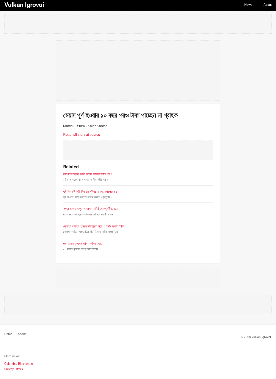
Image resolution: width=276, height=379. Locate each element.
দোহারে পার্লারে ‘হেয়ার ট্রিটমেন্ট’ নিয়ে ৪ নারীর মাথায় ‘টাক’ (94, 226)
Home (8, 334)
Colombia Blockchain (18, 363)
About (267, 4)
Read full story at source (81, 134)
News (248, 4)
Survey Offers (13, 369)
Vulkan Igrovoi (24, 4)
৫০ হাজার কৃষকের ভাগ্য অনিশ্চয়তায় (82, 243)
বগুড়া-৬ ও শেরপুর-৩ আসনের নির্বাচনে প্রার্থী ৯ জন (90, 208)
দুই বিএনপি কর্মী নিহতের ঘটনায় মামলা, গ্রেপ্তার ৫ (90, 191)
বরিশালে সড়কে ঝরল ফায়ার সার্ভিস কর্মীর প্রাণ (87, 174)
